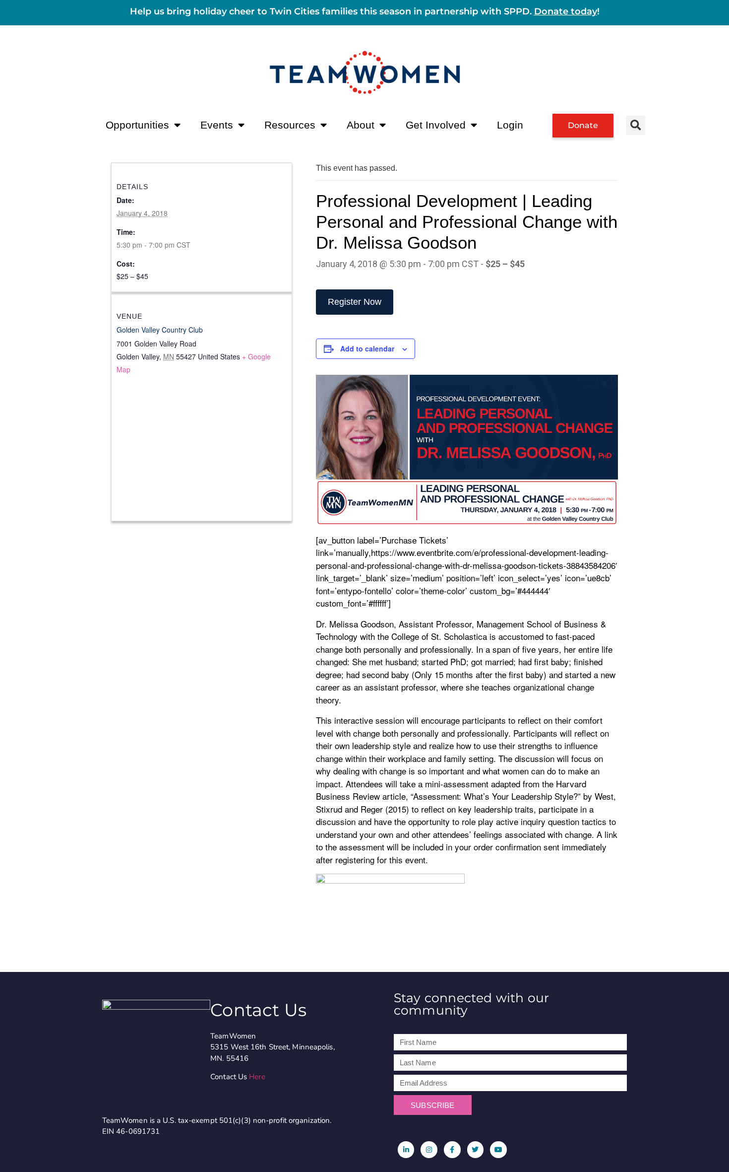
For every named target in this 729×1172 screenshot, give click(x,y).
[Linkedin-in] (406, 1149)
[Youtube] (498, 1149)
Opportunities (137, 125)
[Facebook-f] (452, 1149)
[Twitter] (475, 1149)
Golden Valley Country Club (160, 330)
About (360, 125)
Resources (289, 125)
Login (510, 125)
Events (216, 125)
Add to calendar (367, 348)
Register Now (354, 302)
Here (257, 1077)
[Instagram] (429, 1149)
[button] (635, 125)
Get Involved (436, 125)
